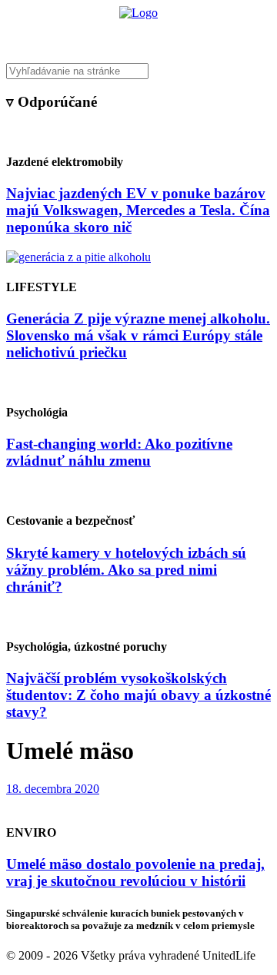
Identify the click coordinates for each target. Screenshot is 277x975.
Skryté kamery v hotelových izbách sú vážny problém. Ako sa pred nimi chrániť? (126, 570)
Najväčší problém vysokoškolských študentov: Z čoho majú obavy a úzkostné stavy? (138, 695)
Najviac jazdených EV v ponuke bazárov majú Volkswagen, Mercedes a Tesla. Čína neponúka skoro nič (138, 210)
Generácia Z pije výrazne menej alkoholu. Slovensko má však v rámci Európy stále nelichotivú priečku (138, 335)
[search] (138, 71)
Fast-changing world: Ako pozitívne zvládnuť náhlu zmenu (119, 452)
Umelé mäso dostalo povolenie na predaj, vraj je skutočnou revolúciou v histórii (135, 872)
